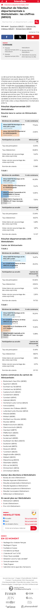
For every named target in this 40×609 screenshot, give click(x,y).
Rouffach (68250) (9, 435)
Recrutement (30, 580)
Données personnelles (9, 582)
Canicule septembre (10, 561)
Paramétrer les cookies (23, 582)
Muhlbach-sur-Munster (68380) (14, 419)
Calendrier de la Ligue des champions (17, 567)
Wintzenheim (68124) (24, 29)
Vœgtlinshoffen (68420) (11, 454)
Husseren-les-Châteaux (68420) (14, 408)
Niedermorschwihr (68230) (13, 425)
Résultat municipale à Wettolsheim (16, 491)
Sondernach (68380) (10, 438)
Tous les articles (16, 580)
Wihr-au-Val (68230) (10, 465)
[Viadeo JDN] (29, 602)
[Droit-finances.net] (29, 598)
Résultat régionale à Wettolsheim (15, 480)
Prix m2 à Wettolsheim (11, 506)
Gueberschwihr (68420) (11, 392)
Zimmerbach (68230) (11, 471)
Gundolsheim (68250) (11, 395)
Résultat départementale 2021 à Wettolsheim (12, 50)
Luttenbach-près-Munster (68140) (15, 411)
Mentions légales (7, 584)
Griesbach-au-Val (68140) (12, 389)
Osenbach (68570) (10, 430)
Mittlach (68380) (9, 416)
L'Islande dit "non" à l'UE (12, 553)
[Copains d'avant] (10, 602)
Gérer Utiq (34, 582)
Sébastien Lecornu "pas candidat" (15, 559)
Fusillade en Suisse (10, 548)
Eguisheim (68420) (17, 26)
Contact (8, 580)
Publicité (34, 578)
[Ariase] (10, 606)
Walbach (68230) (9, 457)
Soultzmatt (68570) (10, 446)
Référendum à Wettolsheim (13, 494)
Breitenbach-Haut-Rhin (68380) (14, 381)
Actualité (8, 518)
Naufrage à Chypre (10, 545)
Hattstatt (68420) (9, 400)
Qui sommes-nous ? (9, 578)
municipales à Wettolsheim (25, 86)
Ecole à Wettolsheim (10, 503)
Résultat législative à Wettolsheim (15, 486)
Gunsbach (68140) (9, 397)
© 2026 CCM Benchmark (30, 584)
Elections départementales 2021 (17, 5)
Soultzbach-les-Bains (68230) (14, 441)
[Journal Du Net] (10, 598)
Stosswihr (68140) (9, 449)
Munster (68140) (9, 422)
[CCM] (29, 593)
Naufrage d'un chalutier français (14, 543)
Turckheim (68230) (10, 452)
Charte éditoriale (26, 578)
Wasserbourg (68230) (11, 460)
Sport (7, 521)
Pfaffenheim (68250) (10, 433)
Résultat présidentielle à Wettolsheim (17, 483)
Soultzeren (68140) (10, 444)
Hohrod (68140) (8, 406)
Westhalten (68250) (10, 463)
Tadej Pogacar (8, 564)
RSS (23, 580)
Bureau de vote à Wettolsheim (14, 478)
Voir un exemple (31, 518)
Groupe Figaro (17, 584)
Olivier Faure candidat (11, 556)
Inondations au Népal (11, 551)
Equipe (18, 578)
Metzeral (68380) (9, 414)
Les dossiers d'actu (11, 524)
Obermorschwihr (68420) (12, 427)
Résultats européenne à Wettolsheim (17, 488)
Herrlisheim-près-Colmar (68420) (15, 403)
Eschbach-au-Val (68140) (12, 387)
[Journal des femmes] (10, 593)
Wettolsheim (26, 55)
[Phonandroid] (29, 606)
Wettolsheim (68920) (11, 501)
